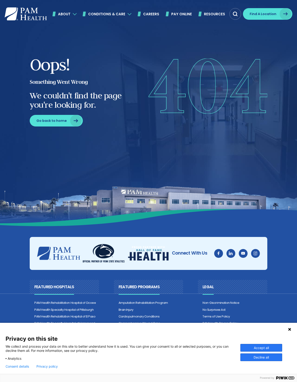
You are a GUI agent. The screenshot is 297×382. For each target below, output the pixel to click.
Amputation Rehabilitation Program (143, 303)
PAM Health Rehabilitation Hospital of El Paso (64, 316)
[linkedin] (230, 253)
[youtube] (243, 253)
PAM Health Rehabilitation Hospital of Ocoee (65, 303)
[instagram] (255, 253)
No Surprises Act (214, 310)
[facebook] (218, 253)
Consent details (17, 366)
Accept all (261, 348)
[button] (235, 14)
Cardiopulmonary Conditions (139, 316)
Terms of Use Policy (216, 316)
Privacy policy (47, 366)
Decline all (261, 357)
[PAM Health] (26, 13)
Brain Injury (126, 310)
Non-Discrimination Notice (221, 303)
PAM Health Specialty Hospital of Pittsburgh (64, 310)
